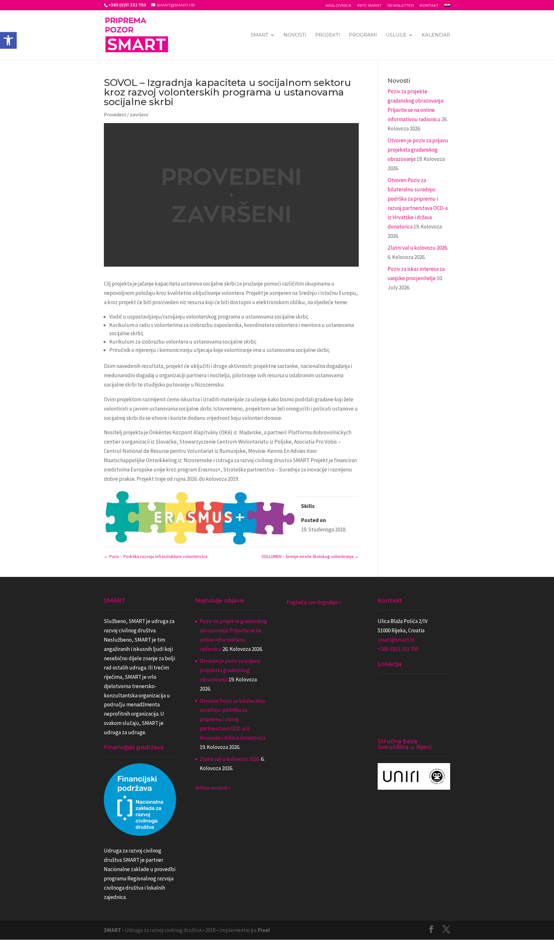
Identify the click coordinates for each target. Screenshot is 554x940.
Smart (259, 35)
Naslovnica (338, 6)
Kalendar (436, 35)
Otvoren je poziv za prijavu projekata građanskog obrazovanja (418, 149)
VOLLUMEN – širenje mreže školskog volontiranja (310, 556)
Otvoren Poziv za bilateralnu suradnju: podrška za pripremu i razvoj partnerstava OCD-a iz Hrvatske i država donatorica (232, 719)
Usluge (396, 35)
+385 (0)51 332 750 (398, 649)
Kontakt (429, 6)
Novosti (294, 35)
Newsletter (400, 6)
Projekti (327, 35)
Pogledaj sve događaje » (314, 602)
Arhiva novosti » (213, 787)
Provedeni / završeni (126, 114)
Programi (363, 35)
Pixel (264, 930)
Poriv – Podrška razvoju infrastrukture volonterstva (155, 556)
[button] (8, 40)
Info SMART (369, 6)
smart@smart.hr (396, 639)
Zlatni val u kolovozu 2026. (418, 247)
